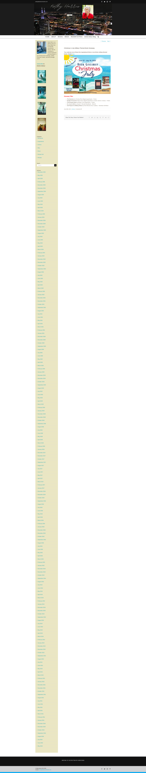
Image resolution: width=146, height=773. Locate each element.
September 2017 (42, 462)
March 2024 (41, 210)
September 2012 (42, 655)
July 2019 (40, 391)
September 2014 (42, 578)
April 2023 (40, 246)
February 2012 (41, 678)
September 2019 (42, 384)
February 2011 (41, 717)
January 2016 (41, 526)
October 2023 (41, 226)
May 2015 (40, 552)
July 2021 (40, 314)
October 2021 (41, 304)
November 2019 (42, 378)
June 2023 (40, 239)
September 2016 (42, 501)
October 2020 (41, 343)
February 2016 (41, 523)
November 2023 (42, 223)
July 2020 (40, 352)
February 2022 (41, 291)
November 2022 (42, 262)
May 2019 (40, 397)
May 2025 (40, 175)
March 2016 (41, 520)
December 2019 (42, 375)
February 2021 (41, 330)
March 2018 (41, 443)
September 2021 (42, 307)
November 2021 (42, 301)
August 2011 (41, 697)
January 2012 (41, 681)
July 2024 (40, 197)
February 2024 (41, 214)
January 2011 (41, 720)
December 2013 (42, 607)
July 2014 (40, 584)
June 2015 (40, 549)
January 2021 (41, 333)
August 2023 (41, 233)
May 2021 (40, 320)
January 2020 (41, 372)
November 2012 (42, 649)
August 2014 (41, 581)
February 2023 (41, 252)
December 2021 (42, 297)
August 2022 (41, 272)
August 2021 (41, 310)
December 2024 (42, 185)
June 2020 (40, 355)
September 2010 (42, 733)
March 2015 (41, 559)
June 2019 (40, 394)
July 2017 (40, 468)
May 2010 (40, 746)
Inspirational (41, 141)
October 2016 (41, 497)
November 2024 (42, 188)
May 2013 (40, 630)
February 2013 (41, 639)
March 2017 (41, 481)
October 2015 (41, 536)
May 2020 (40, 359)
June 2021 (40, 317)
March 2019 (41, 404)
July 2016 (40, 507)
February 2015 (41, 562)
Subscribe (40, 64)
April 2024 (40, 207)
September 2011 (42, 694)
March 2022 (41, 288)
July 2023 (40, 236)
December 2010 (42, 723)
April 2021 (40, 323)
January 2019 (41, 410)
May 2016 (40, 513)
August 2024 (41, 194)
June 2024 (40, 201)
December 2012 (42, 646)
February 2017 (41, 484)
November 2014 (42, 572)
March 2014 (41, 597)
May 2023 (40, 243)
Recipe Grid (40, 154)
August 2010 (41, 736)
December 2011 (41, 684)
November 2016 (42, 494)
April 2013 (40, 633)
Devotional (40, 138)
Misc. (39, 147)
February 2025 (41, 181)
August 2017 (41, 465)
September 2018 (42, 423)
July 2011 (40, 701)
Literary (73, 109)
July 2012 (40, 662)
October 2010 (41, 730)
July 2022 (40, 275)
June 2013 (40, 626)
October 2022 (41, 265)
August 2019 (41, 388)
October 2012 (41, 652)
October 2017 (41, 459)
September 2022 (42, 268)
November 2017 (42, 455)
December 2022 (42, 259)
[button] (98, 36)
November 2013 (42, 610)
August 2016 (41, 504)
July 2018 (40, 430)
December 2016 (42, 491)
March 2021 (41, 326)
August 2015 (41, 543)
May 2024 (40, 204)
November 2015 (42, 533)
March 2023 (41, 249)
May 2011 (40, 707)
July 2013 (40, 623)
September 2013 (42, 617)
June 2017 (40, 472)
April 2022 (40, 285)
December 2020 (42, 336)
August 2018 (41, 426)
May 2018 (40, 436)
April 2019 (40, 401)
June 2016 (40, 510)
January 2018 (41, 449)
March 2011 (40, 713)
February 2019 (41, 407)
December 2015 (42, 530)
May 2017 (40, 475)
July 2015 (40, 546)
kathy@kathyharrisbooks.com (41, 1)
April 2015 (40, 555)
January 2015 (41, 565)
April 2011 (40, 710)
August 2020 (41, 349)
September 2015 (42, 539)
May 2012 (40, 668)
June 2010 (40, 742)
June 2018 (40, 433)
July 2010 (40, 739)
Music (39, 151)
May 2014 (40, 591)
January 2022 (41, 294)
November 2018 (42, 417)
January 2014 (41, 604)
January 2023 (41, 255)
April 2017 (40, 478)
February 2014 (41, 601)
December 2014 (42, 568)
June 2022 (40, 278)
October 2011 (41, 691)
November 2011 (41, 688)
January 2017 (41, 488)
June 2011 (40, 704)
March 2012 (41, 675)
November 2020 (42, 339)
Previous (104, 41)
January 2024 (41, 217)
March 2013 (41, 636)
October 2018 (41, 420)
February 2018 (41, 446)
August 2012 (41, 659)
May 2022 (40, 281)
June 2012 (40, 665)
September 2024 (42, 191)
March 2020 (41, 365)
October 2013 (41, 613)
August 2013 (41, 620)
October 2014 (41, 575)
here (73, 54)
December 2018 (42, 414)
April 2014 (40, 594)
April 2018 (40, 439)
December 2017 (42, 452)
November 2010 (42, 726)
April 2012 (40, 672)
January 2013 (41, 642)
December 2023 (42, 220)
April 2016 (40, 517)
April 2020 (40, 362)
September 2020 (42, 346)
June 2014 (40, 588)
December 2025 (42, 172)
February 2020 (41, 368)
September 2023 (42, 230)
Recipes (40, 157)
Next (108, 41)
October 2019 (41, 381)
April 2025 (40, 178)
